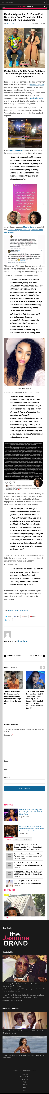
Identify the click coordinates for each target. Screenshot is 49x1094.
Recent (17, 839)
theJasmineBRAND (29, 1070)
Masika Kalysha (29, 227)
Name (6, 761)
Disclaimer (24, 1074)
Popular (8, 839)
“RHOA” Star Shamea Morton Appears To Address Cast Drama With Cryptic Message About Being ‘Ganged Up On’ (12, 697)
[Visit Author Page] (7, 634)
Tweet (10, 616)
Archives (24, 1085)
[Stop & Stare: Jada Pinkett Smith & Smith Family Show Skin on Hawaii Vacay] (25, 1044)
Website (7, 777)
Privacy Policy (24, 1077)
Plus (25, 616)
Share (9, 620)
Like (18, 616)
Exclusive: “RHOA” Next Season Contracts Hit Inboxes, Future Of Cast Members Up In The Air (31, 828)
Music (7, 895)
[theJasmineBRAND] (24, 6)
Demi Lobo (10, 23)
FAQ (24, 1082)
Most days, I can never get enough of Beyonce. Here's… (28, 856)
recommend (24, 610)
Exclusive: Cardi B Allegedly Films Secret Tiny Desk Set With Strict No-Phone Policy (31, 812)
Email (6, 769)
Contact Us (24, 1079)
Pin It (34, 616)
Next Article (36, 656)
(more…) (28, 847)
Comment (8, 735)
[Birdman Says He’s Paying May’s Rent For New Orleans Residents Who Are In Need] (25, 968)
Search (24, 1087)
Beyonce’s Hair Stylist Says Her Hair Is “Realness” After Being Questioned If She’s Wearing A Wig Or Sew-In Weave (23, 996)
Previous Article (15, 656)
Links (24, 1090)
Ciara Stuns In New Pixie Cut (12, 1001)
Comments (26, 839)
